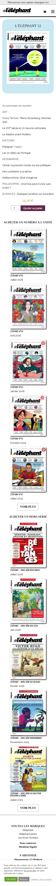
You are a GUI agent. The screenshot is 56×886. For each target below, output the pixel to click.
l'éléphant (28, 830)
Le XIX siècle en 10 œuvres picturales (24, 128)
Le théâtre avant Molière (16, 134)
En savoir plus (30, 870)
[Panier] (45, 11)
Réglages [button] (24, 879)
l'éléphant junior (28, 833)
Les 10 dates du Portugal (16, 152)
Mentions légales (28, 846)
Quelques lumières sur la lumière (35, 193)
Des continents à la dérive (17, 171)
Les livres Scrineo (28, 837)
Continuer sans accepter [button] (41, 879)
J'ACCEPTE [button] (11, 879)
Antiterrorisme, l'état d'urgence (19, 177)
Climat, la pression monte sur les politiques (26, 165)
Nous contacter (28, 843)
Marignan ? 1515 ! (12, 146)
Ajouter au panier (33, 208)
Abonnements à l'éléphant (28, 859)
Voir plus (28, 506)
